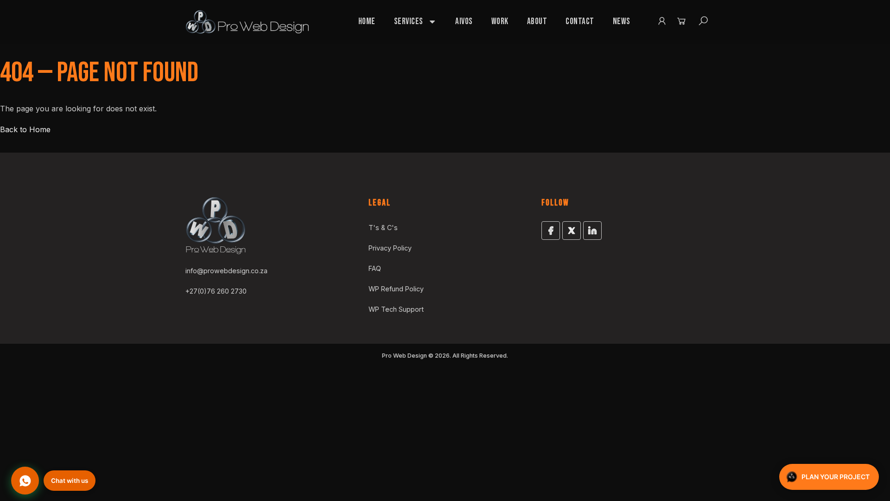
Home (366, 21)
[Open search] (703, 21)
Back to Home (25, 129)
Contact (580, 21)
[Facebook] (550, 230)
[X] (571, 230)
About (537, 21)
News (621, 21)
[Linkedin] (592, 230)
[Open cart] (681, 21)
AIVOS (464, 21)
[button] (53, 481)
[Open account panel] (662, 21)
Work (500, 21)
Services (408, 21)
